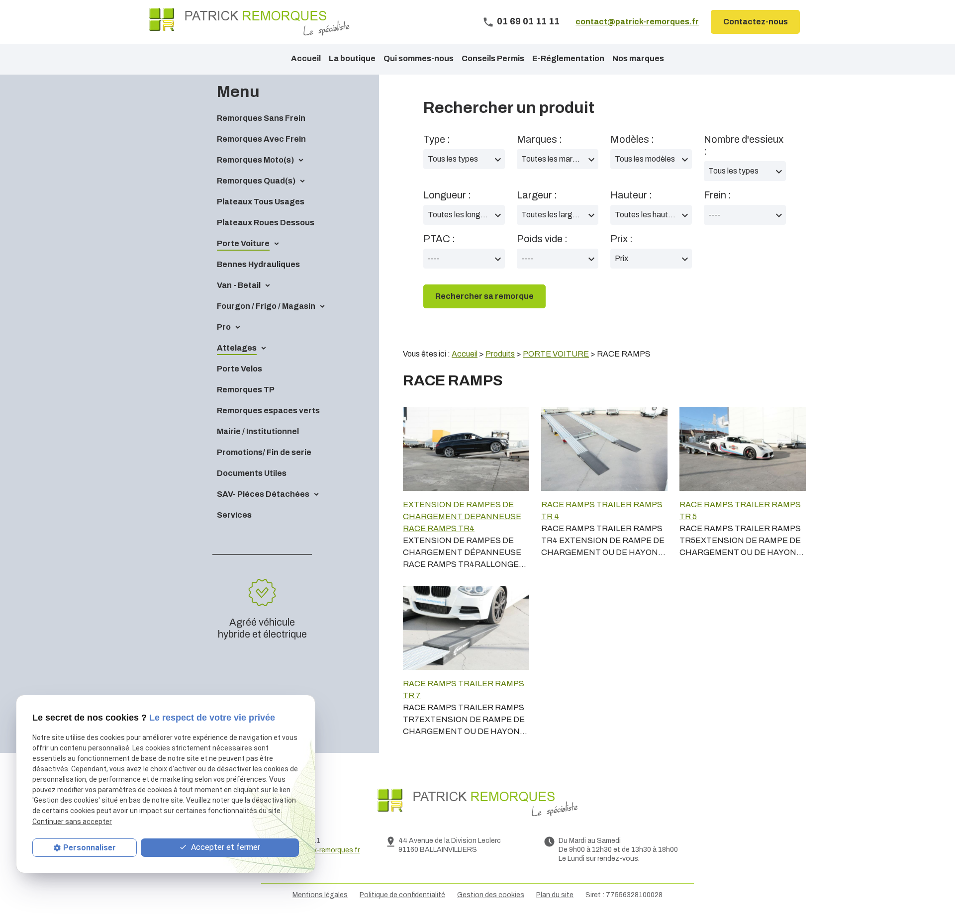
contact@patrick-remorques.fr (637, 21)
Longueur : (447, 194)
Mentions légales (320, 895)
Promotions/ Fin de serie (264, 452)
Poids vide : (542, 238)
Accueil (306, 58)
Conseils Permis (493, 58)
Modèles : (632, 139)
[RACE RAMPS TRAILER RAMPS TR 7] (466, 628)
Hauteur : (631, 194)
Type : (436, 139)
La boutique (352, 58)
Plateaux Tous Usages (260, 201)
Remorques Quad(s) (256, 181)
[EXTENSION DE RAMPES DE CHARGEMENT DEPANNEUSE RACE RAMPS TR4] (466, 449)
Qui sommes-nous (418, 58)
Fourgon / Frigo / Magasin (266, 306)
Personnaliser (89, 847)
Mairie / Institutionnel (258, 431)
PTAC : (439, 238)
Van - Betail (239, 285)
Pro (224, 327)
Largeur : (537, 194)
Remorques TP (246, 389)
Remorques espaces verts (268, 410)
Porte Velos (239, 369)
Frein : (717, 194)
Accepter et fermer (224, 847)
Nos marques (638, 58)
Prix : (621, 238)
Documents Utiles (251, 473)
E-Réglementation (568, 58)
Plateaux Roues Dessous (265, 222)
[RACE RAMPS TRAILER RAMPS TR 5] (742, 449)
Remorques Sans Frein (261, 118)
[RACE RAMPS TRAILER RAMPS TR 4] (604, 449)
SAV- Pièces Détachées (263, 494)
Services (234, 515)
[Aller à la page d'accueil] (249, 22)
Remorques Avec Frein (261, 139)
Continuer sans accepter (72, 821)
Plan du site (554, 895)
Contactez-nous (755, 21)
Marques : (539, 139)
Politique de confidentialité (402, 895)
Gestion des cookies (490, 895)
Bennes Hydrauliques (258, 264)
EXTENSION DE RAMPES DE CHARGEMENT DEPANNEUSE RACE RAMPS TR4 (462, 516)
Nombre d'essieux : (743, 145)
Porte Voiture (243, 243)
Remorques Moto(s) (255, 160)
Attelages (237, 348)
